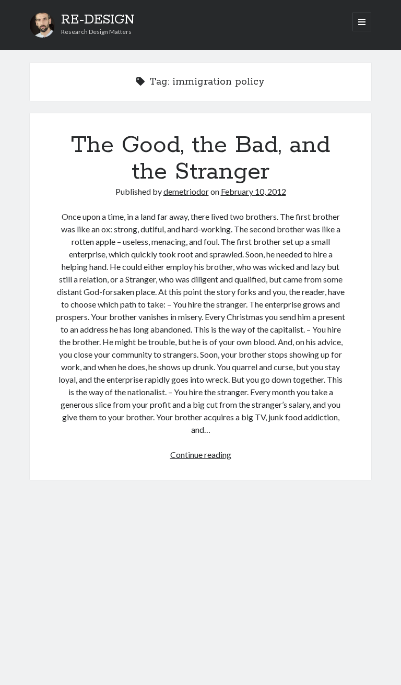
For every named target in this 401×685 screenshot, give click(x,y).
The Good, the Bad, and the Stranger (200, 158)
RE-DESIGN (98, 19)
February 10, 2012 (253, 191)
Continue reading (200, 454)
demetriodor (186, 191)
